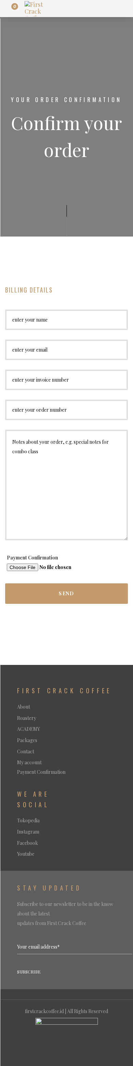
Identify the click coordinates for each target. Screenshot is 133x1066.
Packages (27, 740)
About (23, 706)
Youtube (25, 854)
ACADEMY (28, 729)
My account (29, 762)
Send (66, 593)
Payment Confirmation (32, 557)
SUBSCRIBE (29, 972)
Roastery (26, 718)
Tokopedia (28, 820)
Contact (25, 751)
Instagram (28, 831)
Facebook (27, 843)
